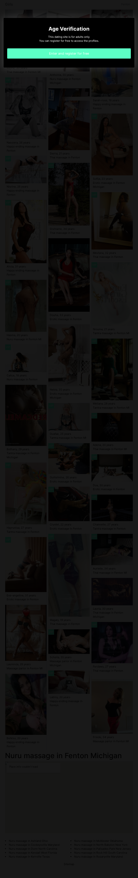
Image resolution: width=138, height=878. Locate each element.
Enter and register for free (69, 53)
